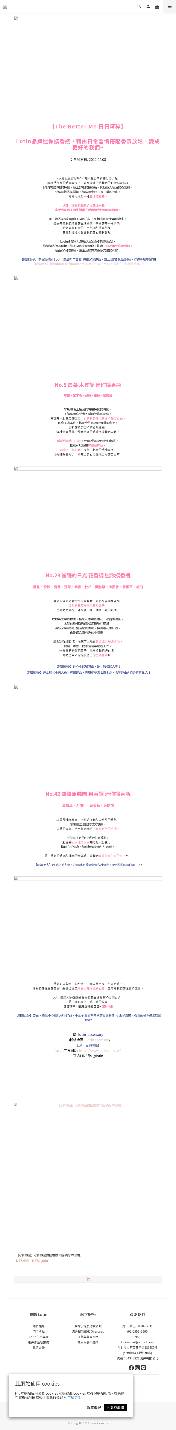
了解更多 (74, 1397)
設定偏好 (94, 1407)
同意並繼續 (115, 1407)
